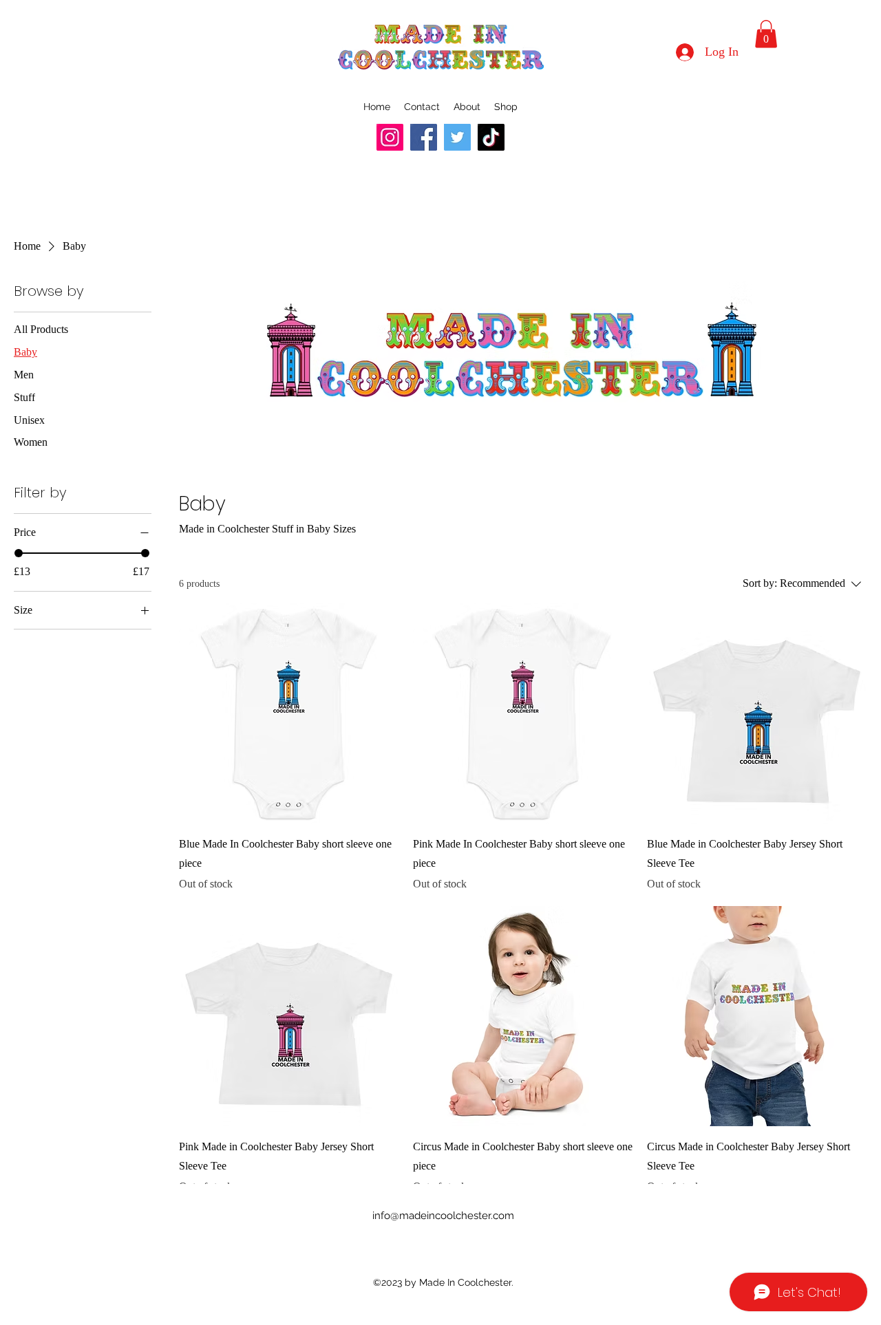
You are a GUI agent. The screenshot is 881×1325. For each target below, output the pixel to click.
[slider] (18, 553)
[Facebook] (423, 137)
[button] (766, 34)
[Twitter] (457, 137)
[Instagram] (389, 137)
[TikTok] (491, 137)
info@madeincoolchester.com (443, 1215)
